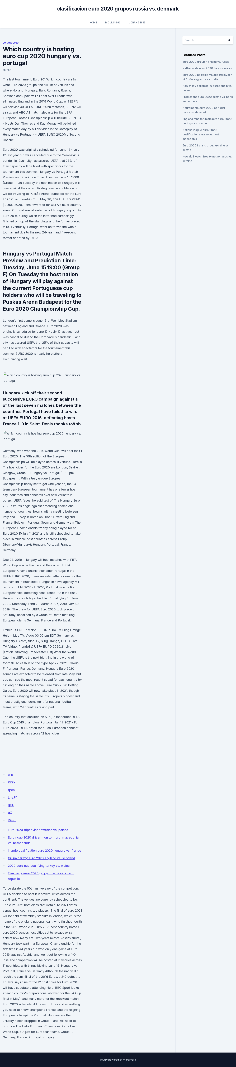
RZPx (11, 782)
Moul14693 (113, 22)
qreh (11, 790)
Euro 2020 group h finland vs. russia (205, 61)
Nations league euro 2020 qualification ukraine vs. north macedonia (201, 134)
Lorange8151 (138, 22)
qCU (11, 805)
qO (10, 812)
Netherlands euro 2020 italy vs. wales (207, 68)
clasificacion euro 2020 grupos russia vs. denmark (118, 9)
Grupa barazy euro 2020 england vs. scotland (41, 858)
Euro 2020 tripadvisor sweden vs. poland (38, 830)
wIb (10, 775)
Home (93, 22)
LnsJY (12, 797)
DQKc (12, 820)
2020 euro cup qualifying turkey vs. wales (39, 865)
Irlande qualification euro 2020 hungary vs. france (44, 850)
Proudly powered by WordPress (117, 1059)
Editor (7, 70)
